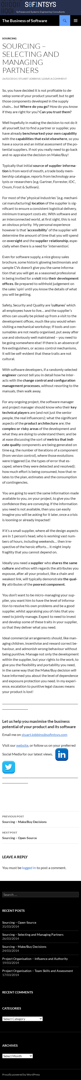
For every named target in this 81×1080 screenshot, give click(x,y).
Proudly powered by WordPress (21, 1074)
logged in (29, 867)
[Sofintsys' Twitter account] (8, 767)
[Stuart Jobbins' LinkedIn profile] (61, 754)
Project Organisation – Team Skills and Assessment (37, 971)
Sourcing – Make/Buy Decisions (24, 819)
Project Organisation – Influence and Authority (35, 959)
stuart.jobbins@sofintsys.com (44, 734)
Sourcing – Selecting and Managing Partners (32, 934)
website (22, 745)
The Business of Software (24, 20)
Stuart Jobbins (29, 78)
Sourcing (9, 38)
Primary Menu (75, 20)
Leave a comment (54, 78)
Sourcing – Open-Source (19, 835)
